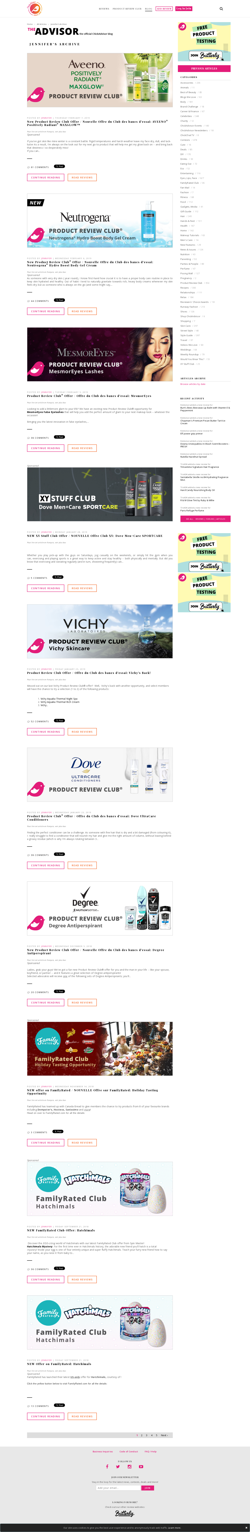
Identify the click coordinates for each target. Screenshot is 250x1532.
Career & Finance (192, 111)
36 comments (40, 1269)
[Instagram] (129, 1467)
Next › (164, 1435)
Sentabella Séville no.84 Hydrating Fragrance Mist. (204, 478)
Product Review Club (194, 282)
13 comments (40, 1406)
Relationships (191, 292)
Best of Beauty (191, 92)
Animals (187, 87)
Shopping (187, 321)
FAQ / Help (151, 1451)
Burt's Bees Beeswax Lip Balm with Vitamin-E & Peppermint (205, 409)
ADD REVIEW (164, 8)
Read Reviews (82, 177)
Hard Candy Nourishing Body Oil (197, 490)
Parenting (188, 259)
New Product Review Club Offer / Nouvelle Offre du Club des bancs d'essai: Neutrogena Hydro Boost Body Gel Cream (90, 263)
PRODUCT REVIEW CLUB (127, 8)
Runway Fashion (192, 306)
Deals (186, 149)
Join (148, 1488)
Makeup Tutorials (192, 235)
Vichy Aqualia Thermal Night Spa (59, 698)
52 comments (40, 721)
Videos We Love (191, 344)
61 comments (40, 167)
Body (186, 101)
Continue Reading (45, 177)
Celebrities (189, 116)
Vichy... (44, 705)
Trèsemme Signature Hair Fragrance (199, 467)
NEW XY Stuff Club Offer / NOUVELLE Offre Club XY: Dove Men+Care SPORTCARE (95, 535)
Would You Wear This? (195, 359)
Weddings (188, 349)
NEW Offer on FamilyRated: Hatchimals (59, 1364)
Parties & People (192, 263)
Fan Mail (187, 187)
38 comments (40, 437)
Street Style (189, 330)
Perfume (188, 268)
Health (187, 225)
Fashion (186, 192)
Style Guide (190, 335)
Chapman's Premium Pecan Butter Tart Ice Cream (202, 422)
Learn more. (174, 1527)
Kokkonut (184, 405)
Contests (188, 139)
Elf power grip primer (191, 433)
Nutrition (187, 254)
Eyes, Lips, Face (192, 178)
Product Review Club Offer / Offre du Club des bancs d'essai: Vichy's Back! (89, 672)
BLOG (148, 8)
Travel (186, 340)
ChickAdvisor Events (194, 125)
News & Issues (191, 249)
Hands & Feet (191, 220)
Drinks (186, 159)
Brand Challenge (192, 106)
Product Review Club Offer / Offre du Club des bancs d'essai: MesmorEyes (89, 395)
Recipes (188, 287)
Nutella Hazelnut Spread (193, 456)
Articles (220, 519)
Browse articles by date (193, 384)
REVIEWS (104, 8)
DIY (185, 154)
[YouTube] (141, 1467)
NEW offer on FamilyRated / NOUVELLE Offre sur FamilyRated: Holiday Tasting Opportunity (92, 1092)
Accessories (190, 82)
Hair (186, 216)
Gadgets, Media (191, 206)
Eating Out (188, 163)
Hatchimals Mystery (40, 1246)
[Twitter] (117, 1467)
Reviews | (201, 519)
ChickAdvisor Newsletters (196, 130)
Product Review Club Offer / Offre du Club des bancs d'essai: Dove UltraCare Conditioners (91, 818)
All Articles (41, 24)
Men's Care (189, 240)
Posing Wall (190, 273)
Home (30, 24)
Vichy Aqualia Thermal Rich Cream (60, 702)
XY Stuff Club (190, 363)
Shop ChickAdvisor (192, 316)
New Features (190, 244)
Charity (187, 120)
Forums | (211, 519)
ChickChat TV (189, 135)
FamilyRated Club (192, 182)
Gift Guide (189, 211)
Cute (185, 144)
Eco (185, 168)
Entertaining (190, 173)
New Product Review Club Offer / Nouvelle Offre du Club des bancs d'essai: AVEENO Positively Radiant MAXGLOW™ (97, 123)
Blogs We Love (191, 97)
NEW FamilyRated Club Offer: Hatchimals (61, 1230)
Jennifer (46, 118)
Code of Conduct (129, 1451)
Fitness (187, 197)
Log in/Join (184, 8)
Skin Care (189, 325)
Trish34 (183, 464)
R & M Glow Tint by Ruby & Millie (197, 500)
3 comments (39, 1132)
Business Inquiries (103, 1451)
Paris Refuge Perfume (192, 510)
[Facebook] (107, 1467)
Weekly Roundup (192, 354)
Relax (186, 297)
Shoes (187, 311)
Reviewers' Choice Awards (197, 302)
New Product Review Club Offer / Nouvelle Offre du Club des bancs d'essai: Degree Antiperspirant (95, 951)
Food (186, 201)
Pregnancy (188, 278)
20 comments (40, 992)
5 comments (39, 578)
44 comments (40, 301)
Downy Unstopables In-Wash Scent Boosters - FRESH (205, 445)
